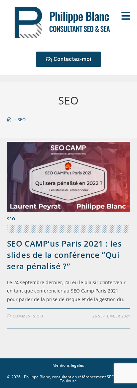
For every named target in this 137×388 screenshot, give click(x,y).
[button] (68, 59)
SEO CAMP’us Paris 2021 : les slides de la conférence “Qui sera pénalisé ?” (64, 254)
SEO (22, 119)
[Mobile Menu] (125, 16)
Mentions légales (68, 365)
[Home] (9, 119)
